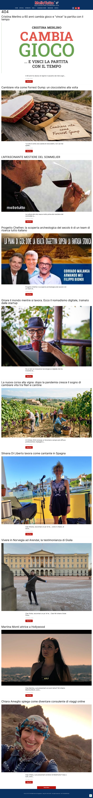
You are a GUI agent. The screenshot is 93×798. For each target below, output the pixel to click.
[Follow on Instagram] (79, 8)
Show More (46, 787)
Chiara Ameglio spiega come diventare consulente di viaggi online (43, 701)
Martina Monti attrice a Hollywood (23, 626)
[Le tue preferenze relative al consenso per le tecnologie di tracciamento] (90, 795)
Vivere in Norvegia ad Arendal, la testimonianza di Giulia (37, 540)
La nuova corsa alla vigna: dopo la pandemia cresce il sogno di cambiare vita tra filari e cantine (41, 384)
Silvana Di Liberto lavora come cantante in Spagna (33, 453)
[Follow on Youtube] (76, 8)
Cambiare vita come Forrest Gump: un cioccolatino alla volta (39, 87)
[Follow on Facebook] (73, 8)
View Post (29, 81)
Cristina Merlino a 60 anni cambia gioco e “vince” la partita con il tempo (42, 18)
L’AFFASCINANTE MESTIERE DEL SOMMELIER (30, 157)
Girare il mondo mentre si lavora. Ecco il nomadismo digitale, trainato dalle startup (45, 302)
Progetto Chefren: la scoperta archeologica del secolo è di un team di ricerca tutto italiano (45, 229)
